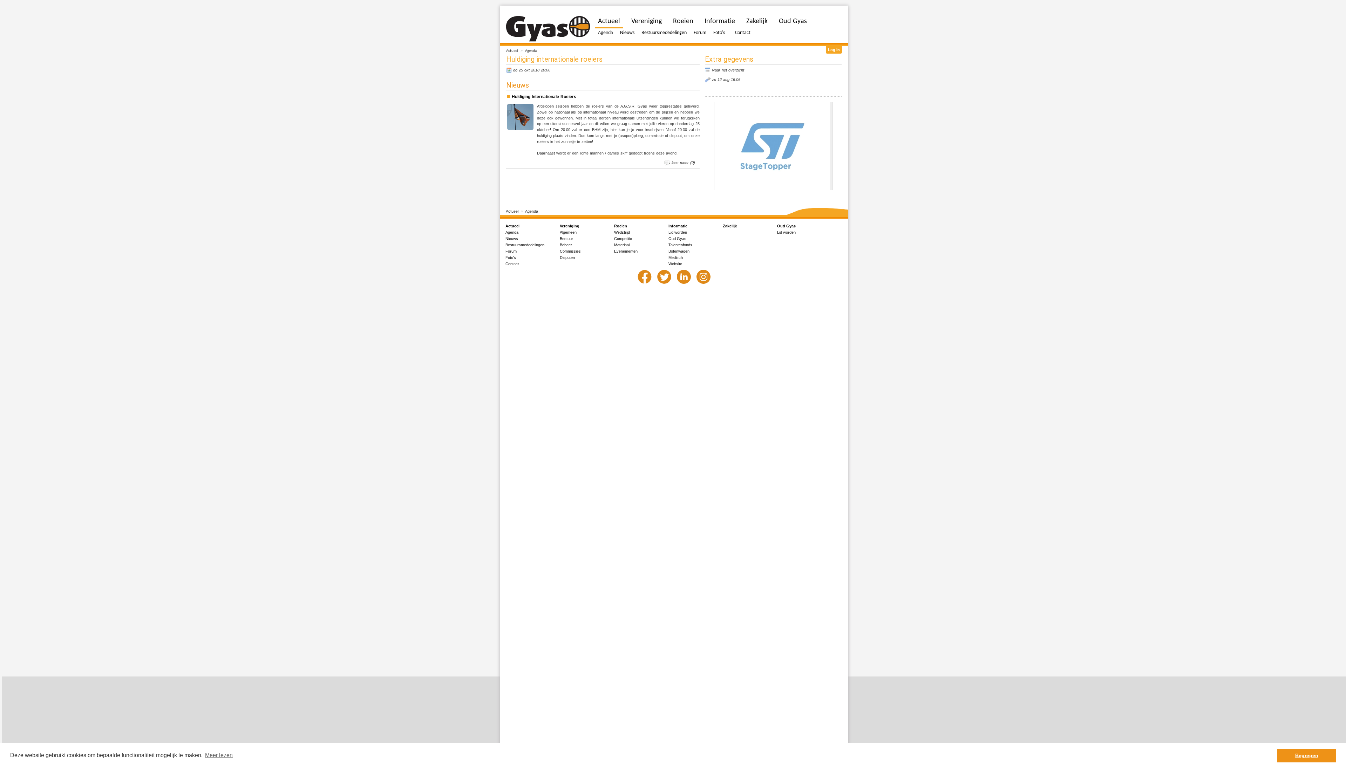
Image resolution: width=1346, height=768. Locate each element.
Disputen (567, 257)
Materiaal (622, 245)
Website (675, 264)
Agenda (531, 51)
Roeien (683, 21)
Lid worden (677, 232)
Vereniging (646, 21)
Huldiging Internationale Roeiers (544, 96)
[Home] (548, 28)
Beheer (566, 245)
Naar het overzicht (728, 70)
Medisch (675, 257)
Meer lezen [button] (219, 755)
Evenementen (626, 251)
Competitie (623, 238)
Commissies (570, 251)
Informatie (720, 21)
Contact (742, 32)
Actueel (512, 51)
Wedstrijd (622, 232)
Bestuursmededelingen (664, 32)
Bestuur (566, 238)
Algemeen (568, 232)
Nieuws (627, 32)
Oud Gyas (793, 21)
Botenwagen (678, 251)
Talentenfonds (680, 245)
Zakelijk (757, 21)
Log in (834, 50)
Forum (700, 32)
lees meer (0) (683, 162)
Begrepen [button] (1306, 755)
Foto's (719, 32)
